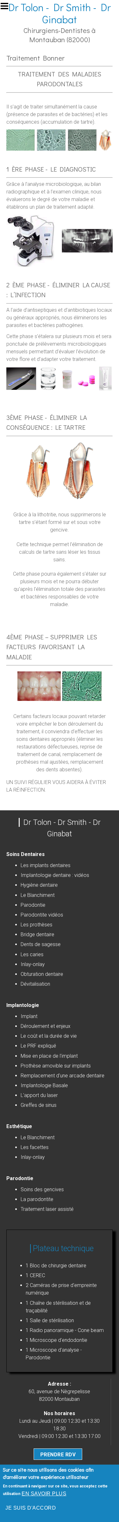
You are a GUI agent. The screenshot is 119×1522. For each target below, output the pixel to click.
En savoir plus (44, 1493)
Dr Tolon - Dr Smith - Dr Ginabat (59, 13)
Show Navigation (7, 8)
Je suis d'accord (30, 1508)
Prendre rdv (58, 1455)
